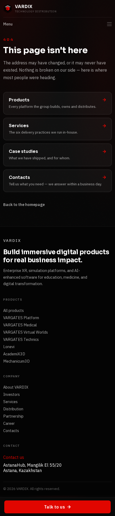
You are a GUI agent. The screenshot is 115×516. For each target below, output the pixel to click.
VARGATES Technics (21, 339)
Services (10, 401)
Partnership (13, 416)
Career (9, 423)
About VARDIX (15, 387)
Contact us (13, 457)
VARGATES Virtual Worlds (25, 332)
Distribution (13, 408)
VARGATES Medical (20, 324)
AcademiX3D (14, 353)
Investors (11, 394)
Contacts (11, 430)
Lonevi (8, 346)
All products (13, 310)
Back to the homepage (24, 204)
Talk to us (54, 507)
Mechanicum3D (16, 361)
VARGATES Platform (21, 317)
